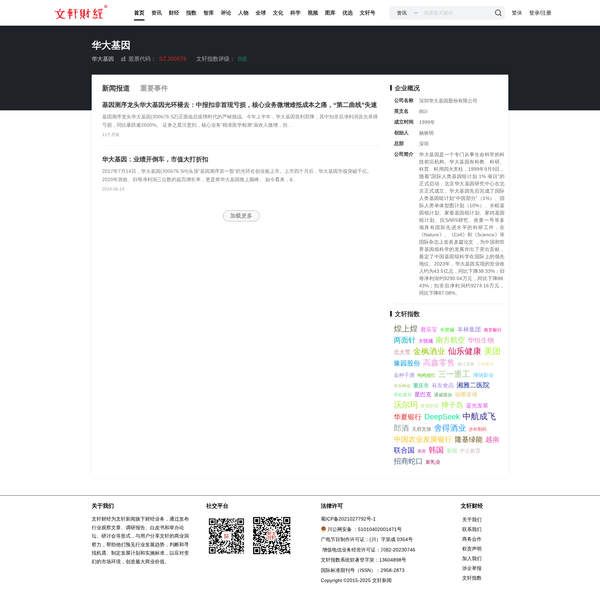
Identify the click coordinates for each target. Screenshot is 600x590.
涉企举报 (472, 568)
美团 (492, 351)
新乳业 (433, 462)
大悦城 (425, 341)
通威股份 (443, 394)
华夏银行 (408, 417)
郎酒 (401, 428)
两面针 (405, 340)
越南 (492, 439)
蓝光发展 (477, 405)
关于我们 (472, 519)
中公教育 (470, 451)
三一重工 (454, 374)
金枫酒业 (429, 351)
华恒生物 (481, 340)
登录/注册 (540, 13)
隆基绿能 (469, 439)
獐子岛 (452, 405)
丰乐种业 (402, 386)
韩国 (436, 450)
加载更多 (241, 216)
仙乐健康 (464, 351)
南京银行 (493, 329)
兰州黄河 (485, 364)
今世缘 (447, 329)
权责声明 (472, 548)
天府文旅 (421, 429)
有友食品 (443, 385)
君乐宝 (428, 329)
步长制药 (478, 429)
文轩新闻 (382, 580)
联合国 (404, 450)
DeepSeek (442, 416)
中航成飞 (479, 416)
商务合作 (472, 539)
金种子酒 (404, 375)
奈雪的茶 (429, 405)
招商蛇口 (408, 461)
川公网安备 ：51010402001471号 (364, 529)
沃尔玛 (406, 404)
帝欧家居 (403, 394)
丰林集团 (469, 329)
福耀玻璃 (466, 394)
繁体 (517, 13)
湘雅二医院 (473, 385)
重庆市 (421, 385)
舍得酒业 (450, 427)
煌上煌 (406, 328)
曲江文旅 (466, 364)
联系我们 (472, 529)
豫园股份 (407, 363)
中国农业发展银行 (423, 439)
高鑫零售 (439, 362)
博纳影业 (483, 375)
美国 (421, 451)
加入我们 (472, 558)
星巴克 (423, 394)
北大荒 (402, 352)
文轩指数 (472, 578)
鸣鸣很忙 (426, 375)
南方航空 (450, 340)
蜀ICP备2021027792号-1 (348, 519)
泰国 (452, 451)
